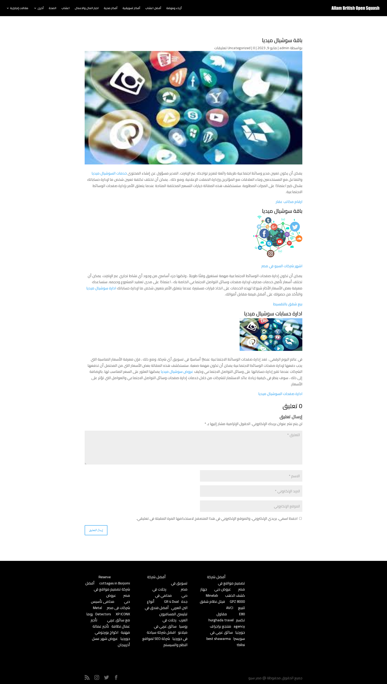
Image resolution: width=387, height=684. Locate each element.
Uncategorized (239, 48)
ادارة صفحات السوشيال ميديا (280, 393)
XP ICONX (123, 614)
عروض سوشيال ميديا (177, 371)
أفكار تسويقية (131, 9)
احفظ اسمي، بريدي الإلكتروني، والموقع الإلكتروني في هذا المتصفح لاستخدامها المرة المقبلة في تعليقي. (217, 518)
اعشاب (65, 9)
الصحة (52, 9)
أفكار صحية (110, 9)
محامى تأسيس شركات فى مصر (110, 604)
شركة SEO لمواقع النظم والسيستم (164, 641)
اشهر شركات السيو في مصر (281, 266)
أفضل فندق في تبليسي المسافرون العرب (166, 613)
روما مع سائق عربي (108, 617)
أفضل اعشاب (153, 9)
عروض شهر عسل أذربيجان (111, 641)
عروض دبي (222, 589)
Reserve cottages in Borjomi (114, 580)
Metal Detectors (102, 610)
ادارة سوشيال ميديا (101, 288)
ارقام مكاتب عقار (289, 201)
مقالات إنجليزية (19, 9)
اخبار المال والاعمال (87, 9)
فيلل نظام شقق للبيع (222, 604)
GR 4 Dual (171, 601)
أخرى (40, 9)
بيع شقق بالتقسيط (287, 304)
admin (284, 48)
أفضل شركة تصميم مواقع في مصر (107, 589)
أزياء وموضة (174, 9)
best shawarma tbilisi (225, 641)
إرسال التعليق (96, 530)
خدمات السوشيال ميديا (109, 173)
